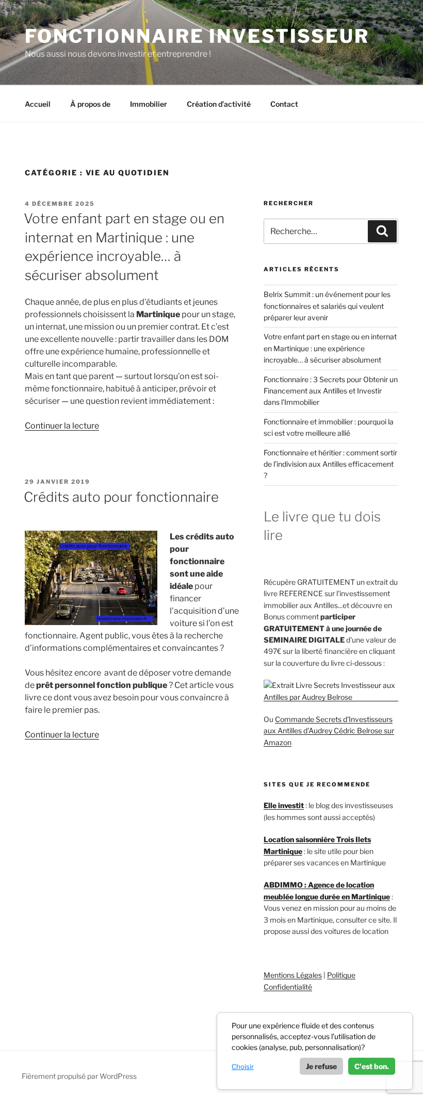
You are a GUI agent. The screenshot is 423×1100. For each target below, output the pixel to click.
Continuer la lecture (62, 426)
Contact (284, 104)
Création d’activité (219, 104)
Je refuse (321, 1066)
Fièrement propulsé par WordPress (79, 1076)
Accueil (38, 104)
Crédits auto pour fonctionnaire (121, 497)
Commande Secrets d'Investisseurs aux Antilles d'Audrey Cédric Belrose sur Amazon (329, 731)
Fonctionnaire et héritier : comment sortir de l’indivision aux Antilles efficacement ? (330, 464)
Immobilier (148, 104)
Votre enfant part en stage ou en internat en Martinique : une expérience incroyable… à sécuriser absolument (330, 348)
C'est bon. (371, 1066)
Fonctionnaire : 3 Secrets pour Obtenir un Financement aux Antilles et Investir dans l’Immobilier (331, 391)
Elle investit (284, 805)
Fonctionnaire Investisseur (197, 36)
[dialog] (315, 1051)
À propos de (90, 104)
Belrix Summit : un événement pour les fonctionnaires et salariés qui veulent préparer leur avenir (327, 306)
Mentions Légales (293, 975)
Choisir (243, 1066)
